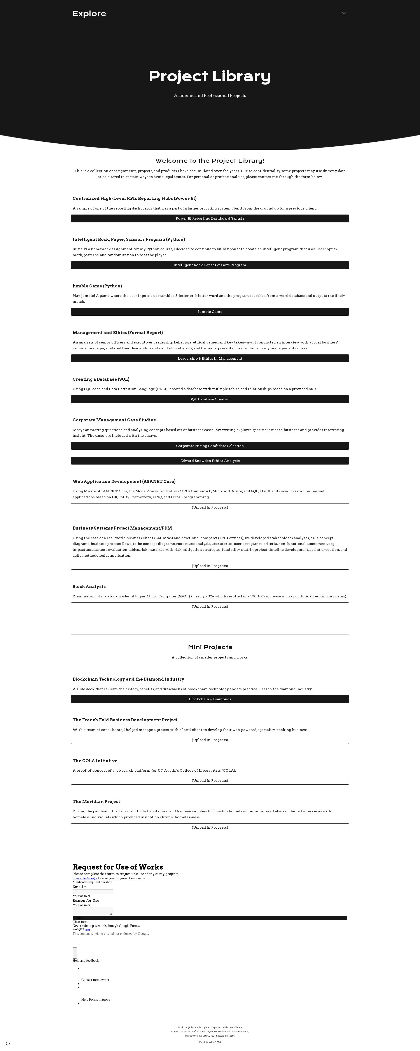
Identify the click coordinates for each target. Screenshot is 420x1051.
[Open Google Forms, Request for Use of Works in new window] (340, 866)
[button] (344, 13)
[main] (210, 13)
